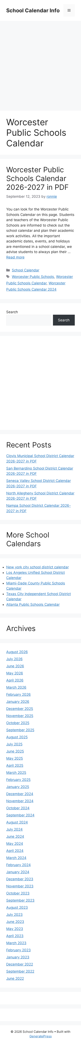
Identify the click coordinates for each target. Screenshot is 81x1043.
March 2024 (16, 858)
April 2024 (14, 851)
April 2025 (14, 765)
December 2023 (19, 879)
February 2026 (18, 694)
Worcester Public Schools (33, 277)
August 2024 (17, 822)
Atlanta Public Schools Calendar (33, 604)
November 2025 (19, 716)
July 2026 (14, 659)
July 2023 (14, 914)
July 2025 (14, 744)
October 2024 (17, 808)
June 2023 (15, 922)
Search (12, 312)
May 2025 (14, 758)
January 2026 (17, 702)
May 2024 (14, 843)
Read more (15, 257)
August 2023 (17, 907)
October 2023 (17, 893)
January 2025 (17, 787)
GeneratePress (40, 1036)
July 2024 (14, 829)
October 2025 (17, 723)
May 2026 (14, 673)
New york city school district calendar (37, 567)
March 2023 (16, 943)
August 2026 (17, 652)
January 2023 (17, 957)
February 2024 (18, 865)
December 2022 (19, 964)
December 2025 (19, 709)
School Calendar (25, 270)
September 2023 (20, 900)
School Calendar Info (33, 10)
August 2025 (17, 737)
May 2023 (14, 929)
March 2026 (16, 687)
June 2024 (15, 836)
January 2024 (17, 872)
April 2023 (14, 936)
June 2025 (15, 751)
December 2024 (19, 794)
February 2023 (18, 950)
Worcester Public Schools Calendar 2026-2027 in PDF (37, 178)
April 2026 (14, 680)
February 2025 (18, 780)
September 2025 (20, 730)
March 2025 (16, 773)
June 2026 (15, 666)
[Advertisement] (40, 63)
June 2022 (15, 978)
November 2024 (19, 801)
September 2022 (20, 971)
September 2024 (20, 815)
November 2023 (19, 886)
